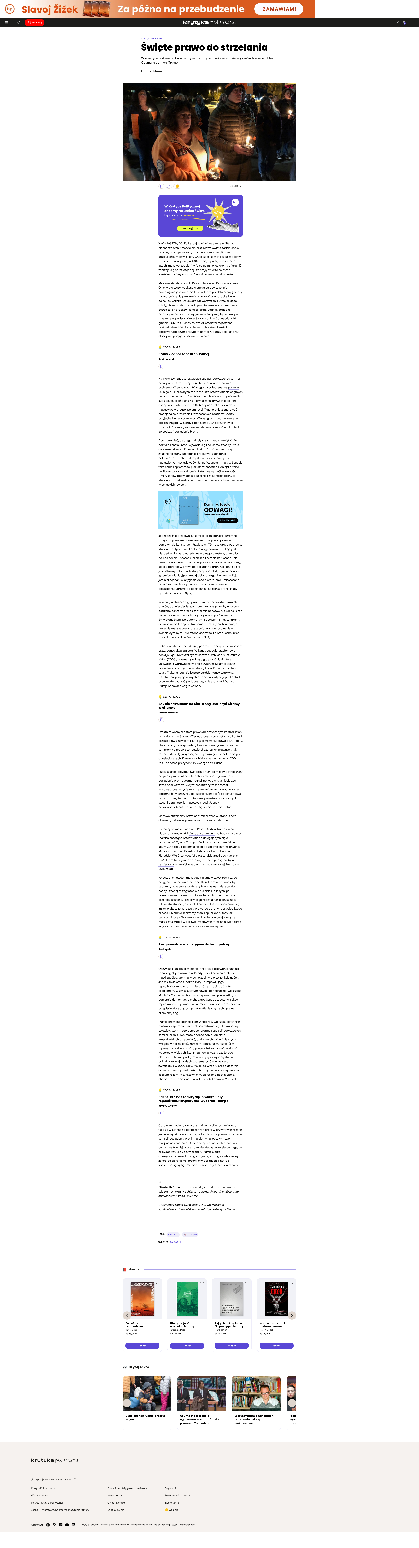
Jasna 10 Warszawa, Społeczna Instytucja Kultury (60, 1510)
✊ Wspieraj (172, 1510)
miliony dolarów (180, 637)
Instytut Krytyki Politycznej (47, 1502)
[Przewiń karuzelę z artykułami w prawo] (292, 1403)
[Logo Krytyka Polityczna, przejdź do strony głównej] (209, 22)
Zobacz (142, 1345)
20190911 (175, 1242)
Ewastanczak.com (186, 1524)
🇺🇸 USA (188, 1234)
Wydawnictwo (39, 1495)
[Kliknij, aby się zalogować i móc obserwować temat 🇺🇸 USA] (195, 1234)
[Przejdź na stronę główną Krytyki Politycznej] (54, 1460)
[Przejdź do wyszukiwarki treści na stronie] (19, 23)
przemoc (173, 1234)
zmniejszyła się (209, 261)
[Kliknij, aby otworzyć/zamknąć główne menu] (6, 23)
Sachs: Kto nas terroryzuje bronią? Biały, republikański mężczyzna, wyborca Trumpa (193, 1099)
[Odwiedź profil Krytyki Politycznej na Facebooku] (48, 1525)
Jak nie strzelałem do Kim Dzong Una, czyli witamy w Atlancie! (199, 706)
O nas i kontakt (116, 1502)
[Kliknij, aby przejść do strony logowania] (398, 23)
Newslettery (114, 1495)
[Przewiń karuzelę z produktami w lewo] (127, 1315)
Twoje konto (172, 1502)
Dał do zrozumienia (202, 833)
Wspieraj (37, 22)
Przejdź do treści (17, 9)
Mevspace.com (161, 1524)
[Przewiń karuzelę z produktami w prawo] (292, 1315)
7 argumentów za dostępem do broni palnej (193, 944)
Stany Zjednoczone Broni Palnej (183, 354)
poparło (233, 387)
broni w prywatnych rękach (223, 1130)
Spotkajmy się (115, 1510)
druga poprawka (231, 545)
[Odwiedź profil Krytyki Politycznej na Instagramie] (54, 1525)
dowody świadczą (189, 772)
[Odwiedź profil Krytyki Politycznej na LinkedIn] (73, 1525)
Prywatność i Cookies (177, 1495)
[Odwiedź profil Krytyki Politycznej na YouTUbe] (67, 1525)
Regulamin (171, 1488)
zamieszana (166, 864)
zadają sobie (230, 248)
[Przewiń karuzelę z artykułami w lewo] (127, 1403)
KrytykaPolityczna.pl (43, 1488)
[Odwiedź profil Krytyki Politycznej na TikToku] (61, 1525)
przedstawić (206, 1026)
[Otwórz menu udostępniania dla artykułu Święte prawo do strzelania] (169, 186)
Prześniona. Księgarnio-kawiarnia (127, 1488)
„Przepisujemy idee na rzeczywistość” (53, 1479)
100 (237, 794)
